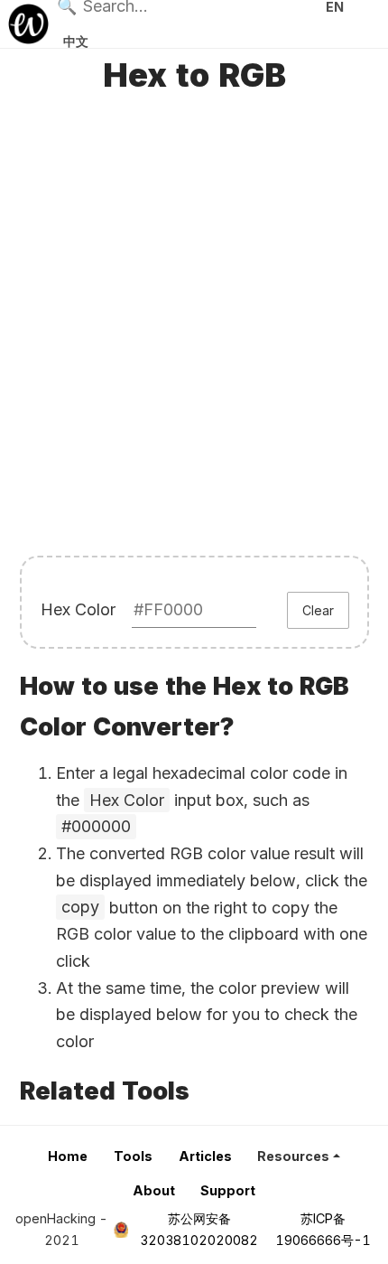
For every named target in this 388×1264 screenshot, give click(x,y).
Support (227, 1190)
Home (68, 1156)
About (154, 1190)
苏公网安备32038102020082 (199, 1229)
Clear (318, 610)
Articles (205, 1156)
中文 (75, 41)
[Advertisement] (194, 329)
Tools (133, 1156)
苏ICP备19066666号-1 (323, 1229)
